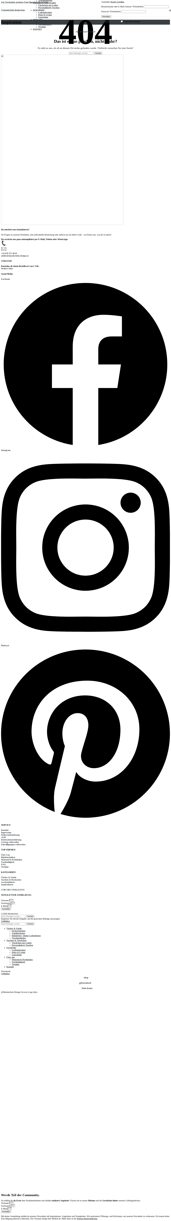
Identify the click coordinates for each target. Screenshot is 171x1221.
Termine (42, 27)
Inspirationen (7, 884)
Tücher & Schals (8, 877)
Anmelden (106, 17)
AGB (3, 837)
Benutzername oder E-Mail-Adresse (122, 6)
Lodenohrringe (45, 12)
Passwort (111, 11)
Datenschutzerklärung (11, 840)
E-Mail (4, 906)
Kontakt (5, 830)
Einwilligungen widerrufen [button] (13, 844)
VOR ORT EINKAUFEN (13, 890)
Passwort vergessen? (110, 21)
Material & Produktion (48, 22)
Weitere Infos (7, 268)
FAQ (3, 864)
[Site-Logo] (13, 10)
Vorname (5, 900)
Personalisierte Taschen (48, 8)
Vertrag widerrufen (10, 842)
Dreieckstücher (19, 931)
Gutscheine (43, 17)
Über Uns (5, 855)
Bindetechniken (8, 857)
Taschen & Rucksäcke (11, 880)
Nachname (6, 903)
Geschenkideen (8, 882)
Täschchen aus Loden (48, 5)
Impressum (6, 832)
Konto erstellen (117, 2)
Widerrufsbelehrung (10, 835)
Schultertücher (18, 933)
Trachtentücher (19, 938)
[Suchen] (100, 10)
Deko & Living (45, 15)
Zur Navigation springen (12, 2)
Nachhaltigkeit (44, 24)
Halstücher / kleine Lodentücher (26, 936)
